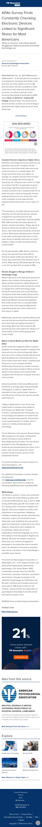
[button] (21, 133)
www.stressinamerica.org (12, 467)
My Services (20, 800)
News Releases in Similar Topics (14, 777)
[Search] (39, 3)
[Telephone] (34, 3)
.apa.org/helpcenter (15, 480)
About (21, 798)
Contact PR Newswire (21, 792)
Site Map (29, 817)
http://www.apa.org (10, 611)
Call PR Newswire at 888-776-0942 (21, 806)
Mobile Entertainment (30, 770)
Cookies (21, 820)
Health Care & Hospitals (10, 753)
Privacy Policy (27, 814)
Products (21, 795)
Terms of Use (14, 814)
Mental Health (28, 753)
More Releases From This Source (14, 726)
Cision (25, 823)
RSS (36, 817)
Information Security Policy (13, 817)
